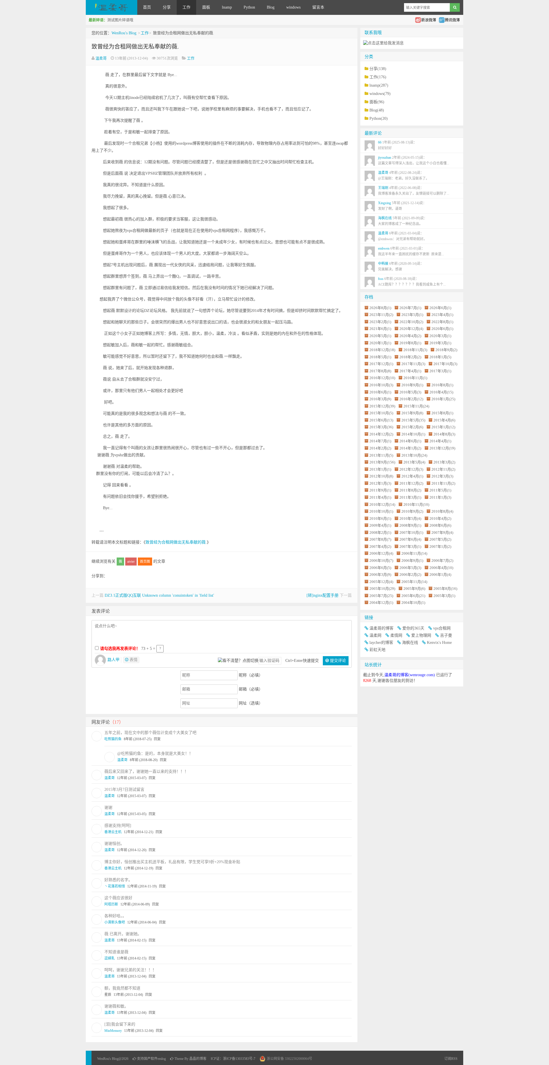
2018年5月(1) (380, 357)
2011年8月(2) (410, 490)
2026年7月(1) (410, 308)
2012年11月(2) (443, 469)
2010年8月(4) (442, 511)
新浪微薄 (428, 20)
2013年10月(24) (414, 455)
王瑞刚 (413, 191)
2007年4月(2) (380, 546)
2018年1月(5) (440, 357)
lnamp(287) (378, 85)
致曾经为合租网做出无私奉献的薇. (135, 46)
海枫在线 (402, 221)
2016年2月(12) (411, 399)
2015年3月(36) (381, 427)
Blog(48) (376, 110)
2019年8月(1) (410, 343)
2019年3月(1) (440, 343)
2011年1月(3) (440, 497)
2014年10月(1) (413, 434)
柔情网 (396, 635)
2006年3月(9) (380, 574)
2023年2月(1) (380, 322)
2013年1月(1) (380, 469)
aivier (131, 562)
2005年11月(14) (414, 582)
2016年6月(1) (380, 392)
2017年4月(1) (410, 371)
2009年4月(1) (380, 525)
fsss (412, 281)
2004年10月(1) (413, 602)
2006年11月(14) (414, 553)
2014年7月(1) (380, 441)
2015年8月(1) (442, 413)
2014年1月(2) (410, 448)
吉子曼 (446, 635)
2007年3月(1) (410, 546)
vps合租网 (442, 628)
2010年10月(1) (381, 511)
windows (293, 7)
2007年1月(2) (440, 546)
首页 (147, 7)
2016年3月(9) (380, 399)
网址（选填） (251, 703)
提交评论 (337, 660)
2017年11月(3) (413, 364)
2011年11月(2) (443, 483)
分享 (167, 7)
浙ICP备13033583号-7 (239, 1059)
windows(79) (380, 93)
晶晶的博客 (197, 1059)
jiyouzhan (413, 160)
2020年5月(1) (380, 336)
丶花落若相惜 (114, 886)
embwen (411, 251)
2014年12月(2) (381, 434)
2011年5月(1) (440, 490)
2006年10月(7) (381, 560)
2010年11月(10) (416, 504)
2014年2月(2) (380, 448)
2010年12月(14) (382, 504)
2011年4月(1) (380, 497)
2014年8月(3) (444, 434)
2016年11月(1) (415, 378)
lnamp (227, 7)
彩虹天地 (377, 650)
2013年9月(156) (382, 462)
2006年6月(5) (380, 568)
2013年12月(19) (442, 448)
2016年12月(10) (382, 378)
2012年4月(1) (412, 476)
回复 (157, 739)
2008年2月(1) (380, 532)
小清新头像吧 (114, 922)
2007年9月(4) (442, 532)
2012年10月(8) (381, 476)
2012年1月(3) (380, 483)
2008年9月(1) (410, 525)
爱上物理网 (421, 635)
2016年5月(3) (410, 392)
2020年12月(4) (411, 329)
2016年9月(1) (412, 385)
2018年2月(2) (410, 357)
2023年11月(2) (381, 314)
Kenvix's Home (439, 642)
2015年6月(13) (381, 420)
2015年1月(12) (443, 427)
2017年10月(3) (445, 364)
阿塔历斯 (111, 904)
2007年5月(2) (440, 539)
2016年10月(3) (381, 385)
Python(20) (378, 118)
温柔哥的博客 (381, 628)
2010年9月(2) (412, 511)
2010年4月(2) (440, 518)
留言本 (318, 7)
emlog (162, 1059)
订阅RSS (451, 1059)
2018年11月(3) (415, 350)
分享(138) (377, 69)
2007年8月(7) (380, 539)
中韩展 (401, 266)
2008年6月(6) (440, 525)
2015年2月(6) (412, 427)
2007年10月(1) (411, 532)
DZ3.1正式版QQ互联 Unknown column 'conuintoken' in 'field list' (159, 595)
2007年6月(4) (410, 539)
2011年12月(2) (411, 483)
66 (397, 145)
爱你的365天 (413, 628)
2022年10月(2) (411, 322)
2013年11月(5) (381, 455)
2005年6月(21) (413, 596)
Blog (270, 7)
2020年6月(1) (442, 329)
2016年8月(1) (442, 385)
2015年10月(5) (381, 413)
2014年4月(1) (440, 441)
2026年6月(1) (440, 308)
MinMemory (113, 1031)
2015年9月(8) (412, 413)
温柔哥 (101, 58)
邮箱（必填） (251, 689)
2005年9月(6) (414, 588)
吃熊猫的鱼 (113, 739)
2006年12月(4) (381, 553)
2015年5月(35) (413, 420)
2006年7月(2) (442, 560)
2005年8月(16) (445, 588)
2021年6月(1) (380, 329)
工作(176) (377, 77)
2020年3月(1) (440, 336)
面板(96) (376, 102)
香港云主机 (113, 832)
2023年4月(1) (442, 314)
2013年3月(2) (444, 462)
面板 (206, 7)
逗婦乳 (109, 958)
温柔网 (375, 635)
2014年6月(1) (410, 441)
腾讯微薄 (452, 20)
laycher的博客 (381, 642)
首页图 (145, 562)
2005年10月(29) (382, 588)
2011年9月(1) (380, 490)
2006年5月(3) (410, 568)
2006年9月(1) (412, 560)
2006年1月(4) (440, 574)
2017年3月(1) (440, 371)
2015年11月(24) (416, 406)
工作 (186, 7)
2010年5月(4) (410, 518)
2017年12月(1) (381, 364)
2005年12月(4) (381, 582)
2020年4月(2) (410, 336)
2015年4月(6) (444, 420)
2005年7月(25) (381, 596)
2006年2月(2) (410, 574)
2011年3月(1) (410, 497)
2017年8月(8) (380, 371)
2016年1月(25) (443, 399)
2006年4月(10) (441, 568)
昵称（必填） (251, 675)
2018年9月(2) (446, 350)
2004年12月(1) (381, 602)
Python (249, 7)
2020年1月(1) (380, 343)
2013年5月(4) (414, 462)
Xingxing (402, 206)
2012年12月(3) (411, 469)
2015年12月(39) (382, 406)
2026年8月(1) (380, 308)
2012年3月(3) (442, 476)
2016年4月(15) (441, 392)
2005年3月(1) (444, 596)
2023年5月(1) (412, 314)
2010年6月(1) (380, 518)
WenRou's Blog (111, 7)
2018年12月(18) (382, 350)
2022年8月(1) (442, 322)
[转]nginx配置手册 (323, 595)
